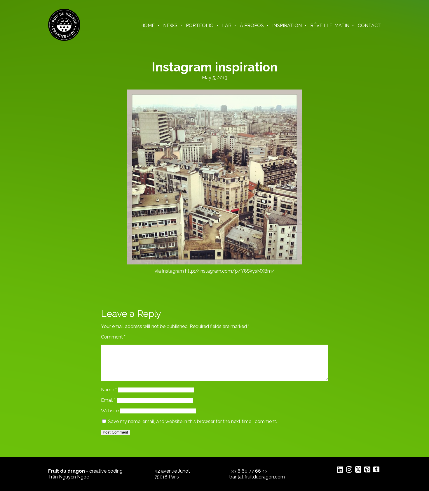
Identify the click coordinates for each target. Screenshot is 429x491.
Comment (113, 337)
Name (109, 389)
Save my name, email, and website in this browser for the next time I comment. (192, 421)
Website (110, 410)
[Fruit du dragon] (64, 39)
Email (108, 400)
